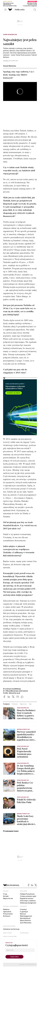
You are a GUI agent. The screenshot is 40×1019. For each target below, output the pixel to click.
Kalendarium (24, 933)
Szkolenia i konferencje (11, 929)
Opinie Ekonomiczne (10, 34)
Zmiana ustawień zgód (28, 896)
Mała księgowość (26, 916)
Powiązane (6, 704)
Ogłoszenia (7, 912)
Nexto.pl (23, 914)
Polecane (15, 704)
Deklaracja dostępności (28, 903)
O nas (5, 894)
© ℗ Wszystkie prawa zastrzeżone (15, 691)
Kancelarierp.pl (25, 918)
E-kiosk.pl (23, 909)
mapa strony (7, 933)
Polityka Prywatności (27, 894)
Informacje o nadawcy (28, 901)
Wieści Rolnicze (25, 920)
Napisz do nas (8, 898)
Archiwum (6, 916)
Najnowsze (23, 704)
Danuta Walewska (9, 66)
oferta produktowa (10, 936)
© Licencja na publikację (12, 689)
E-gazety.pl (24, 912)
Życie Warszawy (25, 923)
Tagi (30, 704)
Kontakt (6, 896)
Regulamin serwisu (26, 898)
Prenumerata (8, 914)
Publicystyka (20, 10)
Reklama (6, 909)
